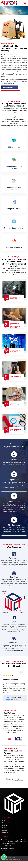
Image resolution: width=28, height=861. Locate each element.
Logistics (14, 622)
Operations (14, 577)
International (5, 823)
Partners (4, 830)
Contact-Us (5, 832)
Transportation (14, 642)
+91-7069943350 (6, 845)
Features (4, 827)
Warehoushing (14, 558)
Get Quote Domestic (8, 87)
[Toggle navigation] (24, 2)
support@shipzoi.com (8, 848)
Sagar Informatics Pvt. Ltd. (16, 859)
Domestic (4, 825)
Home (3, 820)
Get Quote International (10, 92)
